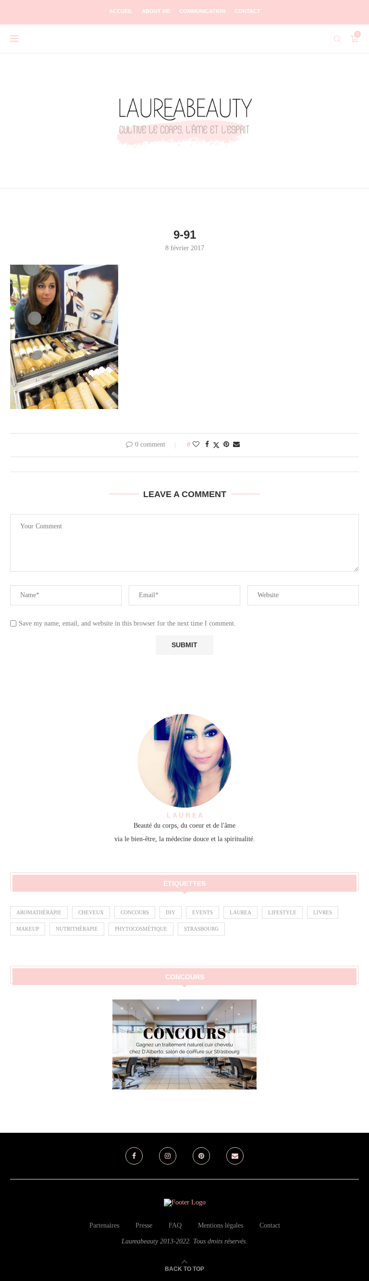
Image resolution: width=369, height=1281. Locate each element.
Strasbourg (201, 929)
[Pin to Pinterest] (226, 444)
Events (202, 912)
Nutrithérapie (77, 929)
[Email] (235, 1156)
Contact (247, 11)
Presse (143, 1225)
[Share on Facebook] (207, 444)
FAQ (175, 1225)
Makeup (27, 929)
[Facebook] (134, 1156)
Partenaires (104, 1225)
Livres (322, 912)
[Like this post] (196, 444)
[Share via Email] (236, 444)
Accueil (121, 11)
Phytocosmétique (141, 929)
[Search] (337, 39)
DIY (170, 912)
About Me (156, 11)
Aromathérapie (39, 912)
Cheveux (91, 912)
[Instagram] (167, 1156)
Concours (135, 912)
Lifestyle (282, 912)
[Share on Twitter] (216, 445)
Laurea (240, 912)
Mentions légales (220, 1225)
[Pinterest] (201, 1156)
